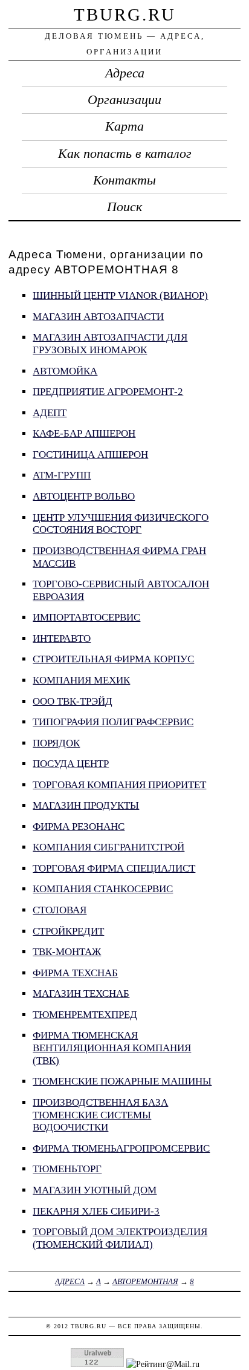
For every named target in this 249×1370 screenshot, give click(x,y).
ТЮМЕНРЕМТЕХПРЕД (85, 1014)
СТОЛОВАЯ (59, 910)
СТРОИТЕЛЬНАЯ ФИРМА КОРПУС (113, 659)
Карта (124, 126)
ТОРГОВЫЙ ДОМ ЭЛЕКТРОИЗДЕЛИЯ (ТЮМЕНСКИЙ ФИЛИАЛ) (120, 1238)
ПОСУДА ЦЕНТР (71, 763)
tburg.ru (125, 14)
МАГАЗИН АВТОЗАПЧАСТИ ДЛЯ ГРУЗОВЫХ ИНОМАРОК (110, 343)
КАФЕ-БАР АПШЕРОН (84, 433)
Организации (124, 100)
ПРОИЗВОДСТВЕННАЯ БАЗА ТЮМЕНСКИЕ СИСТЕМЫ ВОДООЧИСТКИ (100, 1115)
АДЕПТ (49, 413)
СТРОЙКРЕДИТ (68, 931)
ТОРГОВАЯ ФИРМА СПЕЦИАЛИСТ (114, 868)
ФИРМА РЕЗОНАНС (78, 826)
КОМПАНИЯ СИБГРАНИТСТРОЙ (108, 847)
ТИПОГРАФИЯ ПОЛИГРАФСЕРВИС (113, 722)
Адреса (124, 73)
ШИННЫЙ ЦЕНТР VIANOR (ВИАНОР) (120, 295)
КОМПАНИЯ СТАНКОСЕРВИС (103, 889)
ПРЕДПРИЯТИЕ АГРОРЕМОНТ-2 (108, 391)
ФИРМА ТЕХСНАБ (75, 973)
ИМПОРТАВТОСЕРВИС (86, 617)
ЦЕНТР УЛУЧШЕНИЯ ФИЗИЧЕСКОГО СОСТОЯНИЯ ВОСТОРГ (121, 524)
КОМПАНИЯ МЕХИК (81, 680)
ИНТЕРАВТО (62, 638)
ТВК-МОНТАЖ (67, 951)
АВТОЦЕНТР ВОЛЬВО (84, 496)
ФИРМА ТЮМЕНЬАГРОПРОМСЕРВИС (121, 1148)
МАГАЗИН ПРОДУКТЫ (86, 805)
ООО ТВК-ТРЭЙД (72, 701)
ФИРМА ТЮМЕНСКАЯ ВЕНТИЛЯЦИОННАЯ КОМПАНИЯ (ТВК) (112, 1047)
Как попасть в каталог (125, 153)
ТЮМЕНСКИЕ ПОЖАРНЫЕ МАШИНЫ (122, 1081)
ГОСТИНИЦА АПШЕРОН (90, 454)
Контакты (124, 180)
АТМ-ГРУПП (62, 475)
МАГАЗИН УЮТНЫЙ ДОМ (95, 1190)
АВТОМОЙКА (65, 371)
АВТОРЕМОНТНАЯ (145, 1281)
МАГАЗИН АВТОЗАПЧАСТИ (98, 316)
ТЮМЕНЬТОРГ (67, 1169)
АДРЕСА (70, 1281)
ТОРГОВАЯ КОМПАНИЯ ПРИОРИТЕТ (119, 785)
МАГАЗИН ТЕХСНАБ (81, 993)
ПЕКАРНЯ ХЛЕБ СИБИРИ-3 (96, 1211)
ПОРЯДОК (56, 743)
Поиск (124, 207)
